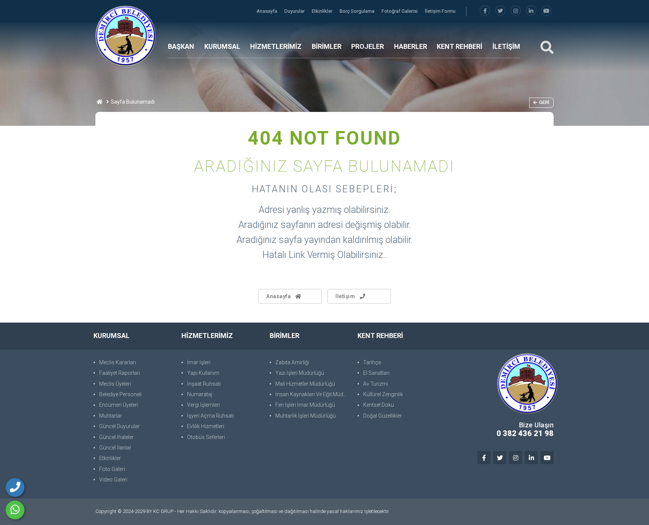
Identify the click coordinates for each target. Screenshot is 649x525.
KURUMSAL (222, 46)
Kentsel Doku (378, 405)
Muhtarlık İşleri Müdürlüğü (305, 416)
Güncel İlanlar (115, 448)
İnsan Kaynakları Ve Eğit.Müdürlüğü (312, 394)
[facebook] (485, 11)
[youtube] (546, 11)
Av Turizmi (375, 384)
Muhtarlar (110, 416)
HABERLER (410, 46)
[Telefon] (15, 487)
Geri (544, 102)
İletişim (345, 296)
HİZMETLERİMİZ (276, 46)
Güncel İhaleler (116, 437)
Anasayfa (267, 11)
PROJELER (367, 46)
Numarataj (199, 394)
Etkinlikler (323, 11)
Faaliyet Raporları (119, 373)
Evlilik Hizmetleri (205, 426)
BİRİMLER (326, 46)
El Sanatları (376, 373)
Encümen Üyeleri (118, 405)
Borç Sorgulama (358, 11)
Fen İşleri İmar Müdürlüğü (305, 405)
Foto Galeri (112, 469)
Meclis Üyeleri (115, 384)
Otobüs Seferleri (206, 437)
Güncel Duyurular (119, 426)
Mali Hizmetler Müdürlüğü (305, 384)
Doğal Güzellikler (382, 416)
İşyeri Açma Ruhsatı (210, 416)
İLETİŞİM (506, 46)
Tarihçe (372, 362)
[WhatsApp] (15, 510)
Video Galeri (113, 480)
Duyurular (295, 11)
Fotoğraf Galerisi (400, 11)
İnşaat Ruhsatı (204, 384)
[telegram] (500, 11)
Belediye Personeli (120, 394)
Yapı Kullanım (203, 373)
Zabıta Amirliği (292, 362)
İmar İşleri (198, 362)
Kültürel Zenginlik (383, 394)
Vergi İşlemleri (203, 405)
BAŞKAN (181, 46)
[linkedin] (531, 11)
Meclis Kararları (117, 362)
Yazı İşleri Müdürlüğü (299, 373)
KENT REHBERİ (459, 46)
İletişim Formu (440, 11)
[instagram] (515, 11)
